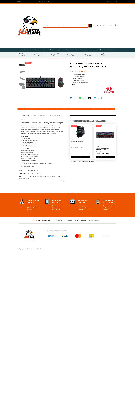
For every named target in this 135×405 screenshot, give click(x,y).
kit (43, 176)
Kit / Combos (111, 50)
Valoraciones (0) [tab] (54, 115)
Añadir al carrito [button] (81, 157)
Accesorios (44, 50)
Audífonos (35, 50)
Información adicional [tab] (39, 115)
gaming (39, 176)
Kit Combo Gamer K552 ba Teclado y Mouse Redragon (42, 123)
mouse (47, 176)
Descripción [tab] (25, 115)
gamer (34, 176)
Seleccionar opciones (106, 157)
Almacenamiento (24, 50)
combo (30, 176)
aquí (33, 166)
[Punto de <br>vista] (102, 54)
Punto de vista (106, 54)
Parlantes (94, 50)
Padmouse (86, 50)
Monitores (60, 50)
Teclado (58, 176)
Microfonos (77, 50)
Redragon (53, 176)
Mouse (52, 50)
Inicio (49, 58)
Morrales (68, 50)
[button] (62, 64)
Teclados (102, 50)
